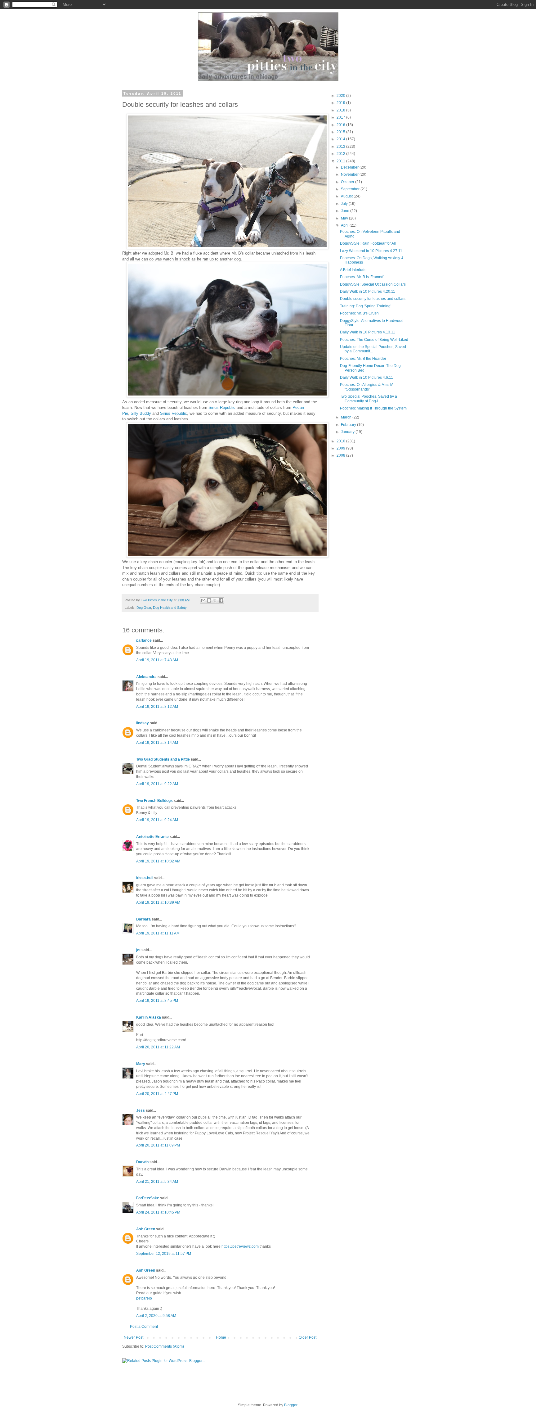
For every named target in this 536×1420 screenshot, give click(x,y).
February (349, 425)
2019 (341, 103)
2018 (341, 110)
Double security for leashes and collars (372, 298)
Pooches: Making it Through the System (373, 408)
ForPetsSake (147, 1198)
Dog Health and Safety (170, 607)
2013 (341, 146)
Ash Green (145, 1229)
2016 (341, 125)
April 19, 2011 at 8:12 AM (157, 706)
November (350, 174)
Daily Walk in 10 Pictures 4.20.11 (367, 291)
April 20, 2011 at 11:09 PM (158, 1145)
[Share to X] (215, 600)
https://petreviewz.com (240, 1246)
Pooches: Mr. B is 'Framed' (362, 277)
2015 (341, 132)
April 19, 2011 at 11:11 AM (158, 933)
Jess (140, 1110)
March (346, 417)
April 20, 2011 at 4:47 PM (157, 1094)
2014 (341, 139)
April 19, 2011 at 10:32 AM (158, 861)
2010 (341, 441)
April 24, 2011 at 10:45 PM (158, 1212)
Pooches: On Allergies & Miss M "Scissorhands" (366, 386)
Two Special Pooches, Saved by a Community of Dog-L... (368, 398)
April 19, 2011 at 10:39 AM (158, 902)
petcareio (144, 1298)
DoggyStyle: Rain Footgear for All (368, 243)
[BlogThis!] (209, 600)
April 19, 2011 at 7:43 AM (157, 660)
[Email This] (203, 600)
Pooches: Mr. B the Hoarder (363, 358)
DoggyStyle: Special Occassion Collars (373, 284)
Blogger (290, 1405)
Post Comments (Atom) (164, 1346)
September (350, 189)
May (345, 218)
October (348, 182)
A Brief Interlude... (354, 270)
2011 (341, 161)
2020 (341, 95)
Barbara (143, 919)
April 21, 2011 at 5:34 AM (157, 1181)
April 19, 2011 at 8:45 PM (157, 1000)
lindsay (142, 723)
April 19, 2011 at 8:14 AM (157, 742)
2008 (341, 455)
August (347, 196)
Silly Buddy (141, 413)
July (345, 203)
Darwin (142, 1162)
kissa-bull (144, 878)
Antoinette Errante (152, 836)
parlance (144, 640)
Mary (140, 1064)
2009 (341, 448)
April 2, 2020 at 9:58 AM (156, 1316)
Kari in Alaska (148, 1017)
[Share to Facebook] (221, 600)
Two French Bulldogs (154, 800)
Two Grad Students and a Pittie (163, 759)
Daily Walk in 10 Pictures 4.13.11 (367, 332)
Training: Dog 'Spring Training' (365, 306)
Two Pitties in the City (157, 600)
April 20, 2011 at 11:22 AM (158, 1047)
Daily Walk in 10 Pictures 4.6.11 (366, 377)
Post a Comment (144, 1326)
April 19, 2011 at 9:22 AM (157, 784)
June (345, 211)
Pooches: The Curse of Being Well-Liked (374, 339)
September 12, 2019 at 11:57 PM (163, 1253)
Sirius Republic (221, 407)
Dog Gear (143, 607)
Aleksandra (146, 677)
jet (138, 950)
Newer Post (133, 1337)
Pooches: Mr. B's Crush (359, 313)
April (345, 225)
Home (221, 1337)
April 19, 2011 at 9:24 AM (157, 820)
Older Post (307, 1337)
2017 (341, 117)
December (350, 167)
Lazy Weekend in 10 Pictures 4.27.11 (371, 251)
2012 (341, 153)
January (348, 432)
